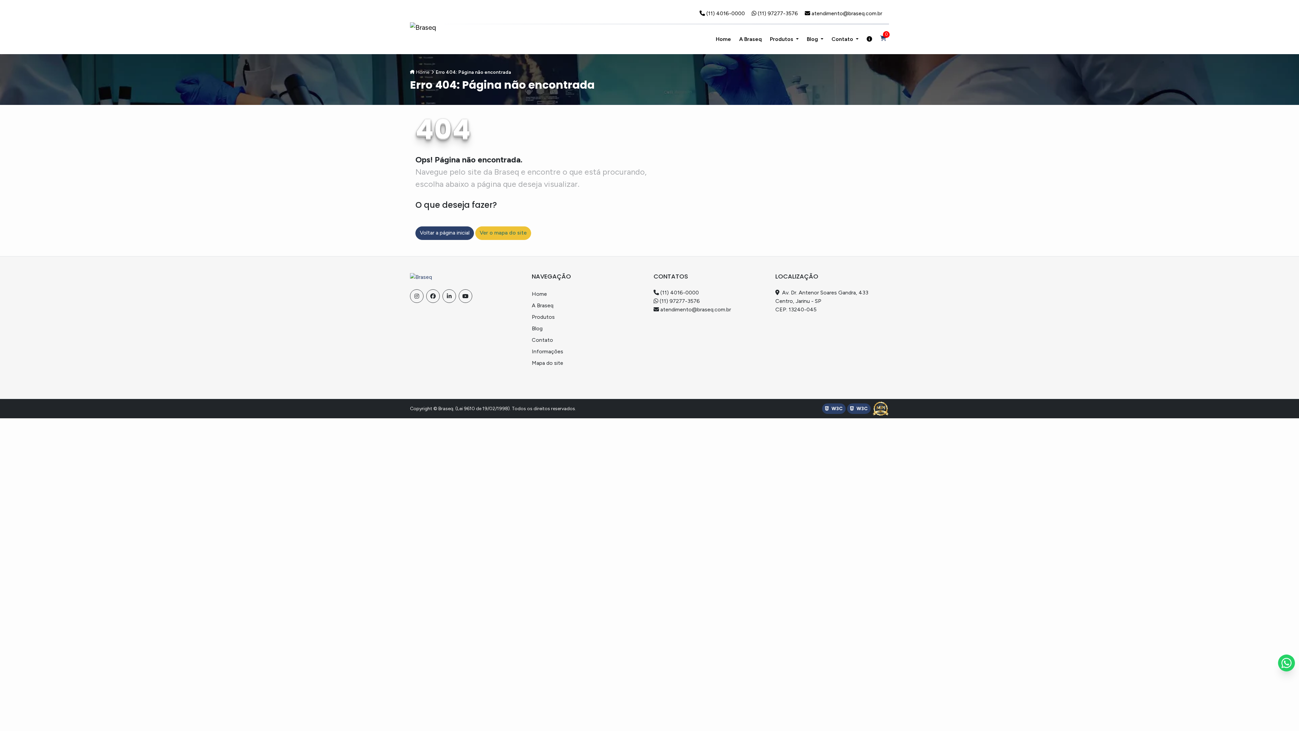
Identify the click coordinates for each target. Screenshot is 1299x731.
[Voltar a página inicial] (421, 276)
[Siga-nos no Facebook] (433, 296)
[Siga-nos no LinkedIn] (449, 296)
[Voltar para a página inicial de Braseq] (423, 27)
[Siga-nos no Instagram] (417, 296)
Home (422, 72)
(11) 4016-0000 (726, 13)
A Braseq (542, 305)
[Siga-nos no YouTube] (465, 296)
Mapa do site (547, 363)
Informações (547, 351)
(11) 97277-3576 (778, 13)
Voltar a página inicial (445, 232)
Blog (813, 39)
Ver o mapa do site (503, 232)
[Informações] (869, 39)
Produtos (782, 39)
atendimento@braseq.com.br (846, 13)
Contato (542, 340)
